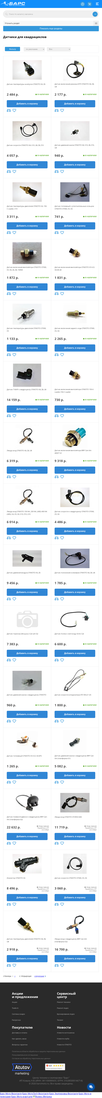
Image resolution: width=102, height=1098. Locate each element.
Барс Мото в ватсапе (22, 1096)
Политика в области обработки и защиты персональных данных (38, 1051)
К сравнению (9, 110)
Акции (14, 1002)
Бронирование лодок (66, 1014)
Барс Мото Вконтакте (11, 1093)
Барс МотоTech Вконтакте (35, 1093)
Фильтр (12, 49)
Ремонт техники (63, 1002)
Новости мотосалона (65, 1033)
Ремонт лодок (63, 1008)
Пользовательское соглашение (25, 1055)
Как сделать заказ (19, 1038)
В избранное (14, 110)
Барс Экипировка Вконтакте (63, 1093)
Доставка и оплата (19, 1033)
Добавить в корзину (27, 104)
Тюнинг (60, 1020)
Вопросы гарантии (19, 1044)
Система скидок (18, 1014)
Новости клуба (63, 1038)
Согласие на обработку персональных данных (31, 1058)
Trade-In (15, 1008)
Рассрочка (16, 1020)
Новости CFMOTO (64, 1044)
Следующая (39, 976)
